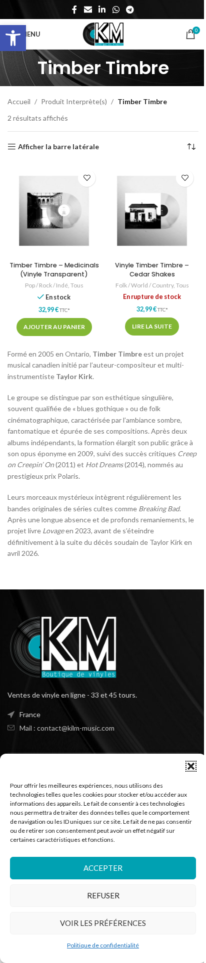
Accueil (19, 101)
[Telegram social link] (129, 9)
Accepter (103, 867)
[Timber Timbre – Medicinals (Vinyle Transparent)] (54, 210)
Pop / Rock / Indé (46, 285)
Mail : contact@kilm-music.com (67, 728)
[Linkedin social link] (102, 9)
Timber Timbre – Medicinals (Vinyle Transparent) (54, 269)
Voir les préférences (103, 922)
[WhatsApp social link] (115, 9)
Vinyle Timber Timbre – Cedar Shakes (152, 269)
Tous (77, 285)
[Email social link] (87, 9)
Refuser (103, 895)
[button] (13, 38)
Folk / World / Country (145, 285)
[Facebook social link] (74, 9)
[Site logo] (103, 33)
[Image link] (63, 646)
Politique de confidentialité (103, 945)
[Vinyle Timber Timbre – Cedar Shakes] (152, 210)
